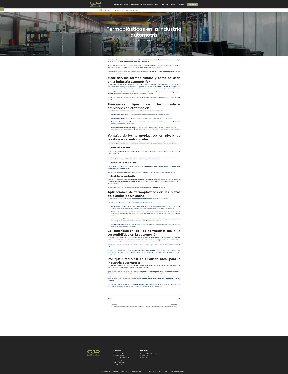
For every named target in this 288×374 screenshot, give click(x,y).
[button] (2, 9)
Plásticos (150, 41)
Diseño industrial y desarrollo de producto (145, 4)
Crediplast (113, 265)
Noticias (181, 4)
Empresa (165, 4)
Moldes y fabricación (121, 4)
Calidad (173, 4)
